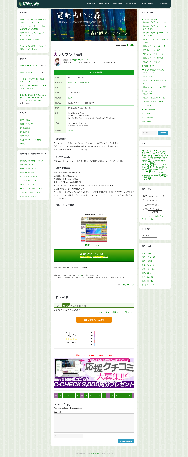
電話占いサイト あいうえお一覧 (154, 46)
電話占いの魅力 (148, 76)
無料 (149, 171)
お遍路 (164, 152)
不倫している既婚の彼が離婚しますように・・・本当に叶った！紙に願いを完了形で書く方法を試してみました (33, 97)
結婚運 (144, 176)
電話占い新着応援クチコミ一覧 (154, 98)
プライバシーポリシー (149, 269)
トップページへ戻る (149, 285)
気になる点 (74, 306)
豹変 (152, 176)
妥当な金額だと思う (152, 205)
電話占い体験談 (147, 3)
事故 (155, 158)
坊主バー (160, 164)
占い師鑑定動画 (25, 128)
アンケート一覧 (147, 219)
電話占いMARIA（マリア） (29, 66)
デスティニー (150, 155)
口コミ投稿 (82, 306)
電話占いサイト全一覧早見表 (153, 58)
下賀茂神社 (150, 158)
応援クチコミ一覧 (148, 265)
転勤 (156, 175)
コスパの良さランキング (28, 180)
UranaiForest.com (95, 453)
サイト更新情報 (147, 117)
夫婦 (146, 166)
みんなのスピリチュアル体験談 (30, 140)
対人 (166, 167)
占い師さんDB (104, 3)
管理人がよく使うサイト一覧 (153, 54)
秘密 (160, 172)
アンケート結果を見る (155, 216)
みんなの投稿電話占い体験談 (153, 102)
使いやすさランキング (27, 184)
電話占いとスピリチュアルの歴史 (154, 87)
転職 (162, 175)
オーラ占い (156, 154)
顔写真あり (71, 130)
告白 (153, 163)
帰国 (143, 169)
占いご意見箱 (24, 132)
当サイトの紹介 (162, 3)
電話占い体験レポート (27, 120)
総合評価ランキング (27, 165)
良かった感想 (117, 3)
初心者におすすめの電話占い (153, 50)
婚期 (152, 166)
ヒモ (158, 156)
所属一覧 (86, 82)
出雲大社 (161, 158)
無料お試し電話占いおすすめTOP (154, 22)
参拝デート (164, 161)
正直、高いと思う (151, 201)
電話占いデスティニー (75, 82)
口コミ (145, 164)
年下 (147, 169)
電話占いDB (90, 3)
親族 (148, 176)
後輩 (156, 169)
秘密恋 (164, 172)
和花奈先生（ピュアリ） (28, 72)
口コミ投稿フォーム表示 (94, 320)
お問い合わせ (146, 121)
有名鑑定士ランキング (27, 173)
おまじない (151, 151)
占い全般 (23, 144)
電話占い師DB (147, 261)
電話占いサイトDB (148, 257)
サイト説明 (146, 114)
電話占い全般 (24, 136)
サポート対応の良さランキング (30, 192)
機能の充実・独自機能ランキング (31, 188)
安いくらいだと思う (152, 209)
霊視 (147, 179)
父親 (153, 172)
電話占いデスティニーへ (94, 255)
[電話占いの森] (29, 6)
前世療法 (157, 161)
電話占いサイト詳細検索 (151, 62)
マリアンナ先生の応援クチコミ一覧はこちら (116, 312)
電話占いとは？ (148, 72)
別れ (151, 160)
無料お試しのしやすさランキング (31, 161)
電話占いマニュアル (27, 124)
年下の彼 (152, 169)
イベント (150, 154)
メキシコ (163, 156)
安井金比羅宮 (160, 167)
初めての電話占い (132, 3)
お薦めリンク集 (147, 281)
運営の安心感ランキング (28, 196)
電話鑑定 (70, 98)
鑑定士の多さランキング (28, 169)
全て (58, 306)
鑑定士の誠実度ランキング (29, 177)
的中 (157, 172)
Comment (57, 412)
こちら (80, 275)
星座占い (162, 169)
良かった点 (66, 306)
